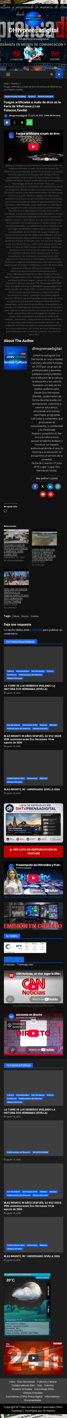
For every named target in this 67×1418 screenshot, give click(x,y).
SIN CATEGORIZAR (40, 1152)
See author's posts (47, 478)
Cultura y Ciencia (47, 1381)
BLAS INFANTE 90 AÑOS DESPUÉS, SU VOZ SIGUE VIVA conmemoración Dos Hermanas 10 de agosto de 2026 (33, 714)
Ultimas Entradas (45, 96)
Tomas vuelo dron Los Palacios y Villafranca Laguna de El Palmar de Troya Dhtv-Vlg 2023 (44, 554)
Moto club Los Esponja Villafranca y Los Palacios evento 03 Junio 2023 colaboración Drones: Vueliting (16, 595)
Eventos (31, 96)
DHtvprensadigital (33, 30)
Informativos (52, 1396)
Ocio (39, 1385)
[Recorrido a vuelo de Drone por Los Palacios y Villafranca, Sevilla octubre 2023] (16, 536)
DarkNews (31, 1410)
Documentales (22, 671)
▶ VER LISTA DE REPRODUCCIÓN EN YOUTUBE (33, 851)
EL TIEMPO (14, 960)
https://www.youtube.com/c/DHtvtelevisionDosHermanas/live (33, 896)
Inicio (12, 1381)
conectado (36, 630)
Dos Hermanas (38, 671)
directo (59, 74)
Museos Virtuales (22, 1389)
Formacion (11, 675)
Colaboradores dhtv (16, 778)
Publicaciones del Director (30, 675)
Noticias (53, 725)
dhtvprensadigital (18, 115)
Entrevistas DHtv (30, 725)
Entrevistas (32, 778)
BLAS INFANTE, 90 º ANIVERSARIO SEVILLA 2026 (33, 768)
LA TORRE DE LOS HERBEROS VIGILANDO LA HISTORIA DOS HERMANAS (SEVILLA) (33, 664)
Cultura (15, 616)
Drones (25, 616)
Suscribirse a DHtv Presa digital (24, 1396)
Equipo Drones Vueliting (15, 96)
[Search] (52, 74)
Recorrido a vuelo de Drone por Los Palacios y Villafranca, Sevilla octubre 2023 (16, 549)
